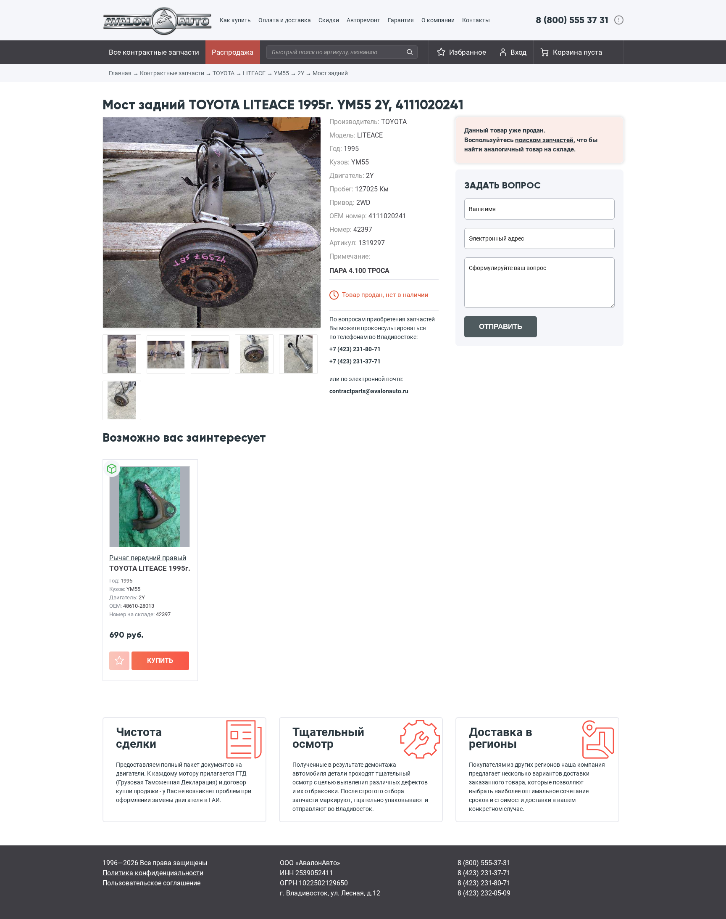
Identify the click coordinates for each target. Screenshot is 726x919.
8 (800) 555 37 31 (572, 20)
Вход (518, 52)
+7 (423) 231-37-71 (355, 361)
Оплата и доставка (284, 20)
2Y (300, 73)
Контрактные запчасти (172, 73)
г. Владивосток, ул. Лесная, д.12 (330, 893)
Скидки (328, 20)
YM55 (281, 73)
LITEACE (254, 73)
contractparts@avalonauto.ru (368, 391)
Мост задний (330, 73)
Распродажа (232, 52)
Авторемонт (363, 20)
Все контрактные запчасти (154, 52)
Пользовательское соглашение (151, 883)
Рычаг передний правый (147, 558)
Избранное (467, 52)
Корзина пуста (577, 52)
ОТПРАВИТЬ (500, 327)
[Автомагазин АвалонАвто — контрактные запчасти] (157, 20)
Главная (120, 73)
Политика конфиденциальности (153, 873)
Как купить (235, 20)
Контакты (476, 20)
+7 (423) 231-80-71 (355, 349)
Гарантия (401, 20)
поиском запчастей (544, 140)
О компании (438, 20)
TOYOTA (223, 73)
